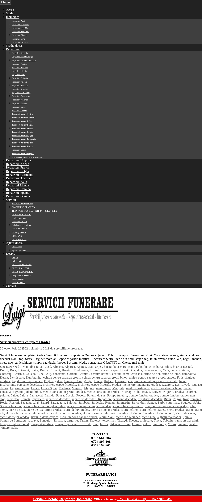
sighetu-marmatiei (169, 417)
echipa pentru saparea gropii (61, 377)
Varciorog (159, 424)
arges (98, 366)
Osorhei (191, 392)
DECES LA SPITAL (20, 268)
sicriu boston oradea (114, 413)
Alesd (47, 366)
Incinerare (12, 17)
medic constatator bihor (166, 388)
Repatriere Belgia (17, 171)
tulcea (104, 424)
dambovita (189, 374)
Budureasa (81, 370)
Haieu (98, 381)
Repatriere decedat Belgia (22, 57)
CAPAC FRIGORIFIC (21, 214)
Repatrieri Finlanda (20, 100)
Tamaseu (59, 420)
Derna (4, 377)
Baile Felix (135, 366)
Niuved (156, 392)
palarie (4, 395)
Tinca (157, 420)
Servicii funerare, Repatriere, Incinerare (62, 499)
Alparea (70, 366)
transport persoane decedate (73, 424)
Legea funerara (18, 279)
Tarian (84, 420)
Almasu (58, 366)
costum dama (121, 374)
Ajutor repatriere (19, 250)
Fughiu (48, 381)
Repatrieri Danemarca (21, 96)
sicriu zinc (149, 417)
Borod (4, 370)
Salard (45, 402)
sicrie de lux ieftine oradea (44, 409)
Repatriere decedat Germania (24, 60)
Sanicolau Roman (103, 402)
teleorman (108, 420)
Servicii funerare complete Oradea (25, 342)
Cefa (166, 370)
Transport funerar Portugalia (24, 139)
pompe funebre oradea (143, 395)
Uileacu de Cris (120, 424)
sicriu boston (91, 413)
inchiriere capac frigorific (59, 384)
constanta (59, 374)
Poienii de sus (96, 395)
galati (58, 381)
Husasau (120, 381)
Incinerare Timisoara (20, 32)
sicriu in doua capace (44, 417)
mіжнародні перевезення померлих (27, 157)
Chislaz (31, 374)
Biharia (158, 366)
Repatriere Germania (19, 175)
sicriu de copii (165, 413)
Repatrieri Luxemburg (21, 92)
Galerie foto (17, 261)
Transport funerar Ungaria (23, 154)
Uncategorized (9, 366)
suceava (33, 420)
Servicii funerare (11, 406)
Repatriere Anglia (17, 164)
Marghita (118, 388)
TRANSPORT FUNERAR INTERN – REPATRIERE (34, 211)
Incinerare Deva (18, 39)
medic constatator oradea (103, 392)
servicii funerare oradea (128, 406)
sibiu (193, 406)
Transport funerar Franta (22, 146)
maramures (103, 388)
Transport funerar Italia (21, 121)
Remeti (25, 399)
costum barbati (100, 374)
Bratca (44, 370)
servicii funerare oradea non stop (166, 406)
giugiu (88, 381)
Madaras (64, 388)
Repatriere (13, 49)
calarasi (105, 370)
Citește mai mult (133, 362)
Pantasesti (36, 395)
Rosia (4, 402)
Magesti (77, 388)
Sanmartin (123, 402)
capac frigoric (120, 370)
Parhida (49, 395)
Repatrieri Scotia (19, 150)
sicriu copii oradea (142, 413)
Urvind (136, 424)
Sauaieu (186, 402)
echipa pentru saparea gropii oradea (152, 377)
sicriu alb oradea (17, 413)
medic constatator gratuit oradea (64, 392)
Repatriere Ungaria (20, 53)
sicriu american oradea (66, 413)
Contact (11, 286)
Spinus (187, 417)
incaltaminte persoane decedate (20, 384)
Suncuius (46, 420)
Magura (89, 388)
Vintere (5, 427)
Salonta (72, 402)
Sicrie (9, 13)
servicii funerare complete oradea (89, 406)
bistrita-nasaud (182, 366)
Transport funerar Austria (22, 114)
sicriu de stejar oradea (14, 417)
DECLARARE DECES (21, 265)
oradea (179, 392)
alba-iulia (36, 366)
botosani (23, 370)
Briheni (55, 370)
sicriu (189, 409)
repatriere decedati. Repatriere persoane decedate (104, 399)
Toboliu (168, 420)
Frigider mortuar (19, 218)
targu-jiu (72, 420)
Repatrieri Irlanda (19, 110)
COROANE (17, 236)
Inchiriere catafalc (19, 229)
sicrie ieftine (129, 409)
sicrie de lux (17, 409)
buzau (94, 370)
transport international (14, 424)
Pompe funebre (117, 395)
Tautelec (95, 420)
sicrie (3, 409)
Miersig (126, 392)
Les (177, 384)
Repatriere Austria (19, 64)
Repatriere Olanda (18, 196)
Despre (10, 253)
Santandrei (138, 402)
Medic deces (14, 45)
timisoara (146, 420)
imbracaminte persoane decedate (155, 381)
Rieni (167, 399)
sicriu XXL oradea (128, 417)
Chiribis (18, 374)
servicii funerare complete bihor (44, 406)
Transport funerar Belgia (22, 125)
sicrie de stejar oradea (105, 409)
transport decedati (186, 420)
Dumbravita (33, 377)
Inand (182, 381)
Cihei (41, 374)
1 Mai (24, 366)
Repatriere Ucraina (20, 89)
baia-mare (119, 366)
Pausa (60, 395)
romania (195, 399)
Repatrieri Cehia (18, 107)
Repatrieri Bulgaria (20, 78)
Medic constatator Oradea (22, 204)
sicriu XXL (106, 417)
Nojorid (168, 392)
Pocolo (80, 395)
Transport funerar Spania (22, 143)
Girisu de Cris (73, 381)
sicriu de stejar (185, 413)
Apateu (81, 366)
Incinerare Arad (18, 21)
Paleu (14, 395)
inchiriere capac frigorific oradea (99, 384)
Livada (185, 384)
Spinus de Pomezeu (13, 420)
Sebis (196, 402)
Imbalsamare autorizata (21, 225)
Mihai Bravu (141, 392)
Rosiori (14, 402)
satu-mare (172, 402)
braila (34, 370)
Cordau (72, 374)
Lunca (35, 388)
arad (90, 366)
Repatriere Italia (18, 75)
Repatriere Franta (17, 167)
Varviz (172, 424)
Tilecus (133, 420)
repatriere (38, 399)
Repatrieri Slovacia (20, 67)
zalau (14, 427)
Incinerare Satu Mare (20, 28)
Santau (151, 402)
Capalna (136, 370)
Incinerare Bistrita (19, 35)
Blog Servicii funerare (21, 275)
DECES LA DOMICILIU (22, 272)
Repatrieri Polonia (19, 82)
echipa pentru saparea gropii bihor (104, 377)
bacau (108, 366)
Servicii (11, 200)
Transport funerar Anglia (22, 136)
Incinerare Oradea (19, 222)
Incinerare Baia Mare (20, 24)
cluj (48, 374)
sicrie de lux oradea (76, 409)
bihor (168, 366)
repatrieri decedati (150, 399)
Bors (13, 370)
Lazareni (167, 384)
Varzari (183, 424)
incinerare (129, 384)
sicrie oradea (175, 409)
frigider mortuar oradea (27, 381)
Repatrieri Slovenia (20, 85)
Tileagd (122, 420)
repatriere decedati (58, 399)
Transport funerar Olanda (22, 128)
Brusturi (67, 370)
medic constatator (137, 388)
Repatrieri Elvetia (19, 71)
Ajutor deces (14, 243)
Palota (24, 395)
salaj (36, 402)
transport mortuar (42, 424)
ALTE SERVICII (19, 239)
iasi (130, 381)
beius (147, 366)
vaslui (193, 424)
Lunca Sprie (49, 388)
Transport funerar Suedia (22, 132)
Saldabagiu (58, 402)
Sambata (84, 402)
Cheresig (6, 374)
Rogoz (177, 399)
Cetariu (184, 370)
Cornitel (84, 374)
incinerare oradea (148, 384)
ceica (174, 370)
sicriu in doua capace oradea (79, 417)
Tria (95, 424)
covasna (136, 374)
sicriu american (39, 413)
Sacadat (26, 402)
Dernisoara (17, 377)
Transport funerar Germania (23, 118)
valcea (147, 424)
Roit (186, 399)
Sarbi (161, 402)
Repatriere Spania (17, 192)
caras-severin (152, 370)
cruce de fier (152, 374)
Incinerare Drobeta (20, 42)
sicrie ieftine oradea (152, 409)
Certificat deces (18, 282)
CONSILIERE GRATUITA (23, 207)
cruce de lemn (171, 374)
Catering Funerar (19, 232)
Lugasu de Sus (19, 388)
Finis (180, 377)
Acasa (10, 10)
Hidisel (108, 381)
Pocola (70, 395)
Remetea (13, 399)
